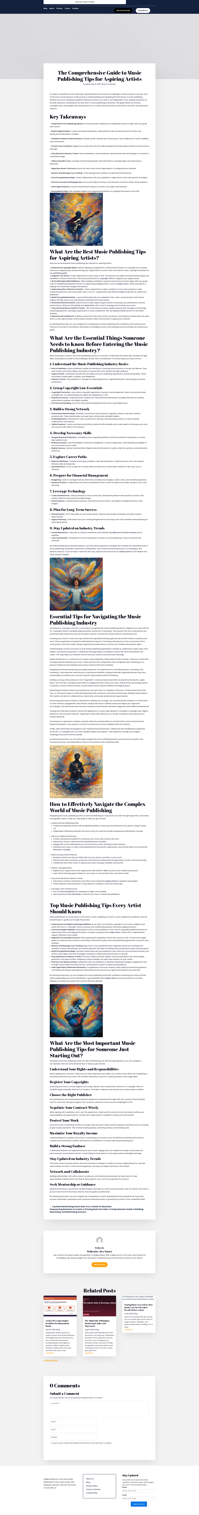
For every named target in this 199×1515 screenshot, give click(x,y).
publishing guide (60, 273)
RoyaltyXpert (70, 891)
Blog (45, 8)
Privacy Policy (92, 1486)
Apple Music (90, 305)
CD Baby (67, 849)
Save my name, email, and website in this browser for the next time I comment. (82, 1443)
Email (124, 1495)
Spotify (77, 305)
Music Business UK (132, 532)
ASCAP (114, 292)
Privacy (59, 8)
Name (124, 1487)
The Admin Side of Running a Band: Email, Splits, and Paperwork (97, 1323)
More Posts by (99, 1265)
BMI (122, 292)
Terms (67, 8)
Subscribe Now (139, 1504)
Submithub (76, 894)
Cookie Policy (92, 1493)
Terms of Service (93, 1489)
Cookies (75, 8)
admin (88, 84)
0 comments (111, 84)
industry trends (119, 311)
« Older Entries (51, 1360)
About (51, 8)
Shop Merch (143, 10)
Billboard (117, 532)
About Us (90, 1479)
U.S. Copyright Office (105, 278)
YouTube (102, 841)
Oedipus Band (123, 284)
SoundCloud (89, 841)
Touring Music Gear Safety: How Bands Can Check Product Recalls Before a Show (138, 1307)
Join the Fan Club (123, 10)
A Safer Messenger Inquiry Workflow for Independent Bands (57, 1323)
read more (50, 1353)
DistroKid (57, 849)
